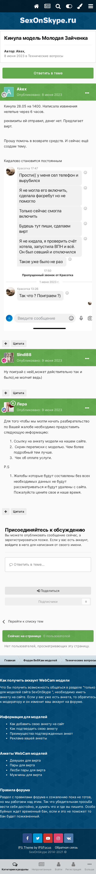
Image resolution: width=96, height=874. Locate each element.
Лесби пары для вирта (27, 770)
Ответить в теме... (29, 564)
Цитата (18, 343)
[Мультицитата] (6, 343)
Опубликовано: (39, 95)
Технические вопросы (45, 56)
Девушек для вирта (25, 760)
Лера (22, 403)
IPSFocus (44, 847)
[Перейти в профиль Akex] (9, 92)
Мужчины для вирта (26, 775)
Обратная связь (66, 847)
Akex (20, 51)
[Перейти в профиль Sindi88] (9, 358)
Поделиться (49, 591)
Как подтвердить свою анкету (34, 728)
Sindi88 (24, 354)
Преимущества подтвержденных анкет (41, 733)
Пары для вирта (22, 765)
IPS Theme (25, 847)
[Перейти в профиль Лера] (9, 407)
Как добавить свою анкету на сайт (37, 724)
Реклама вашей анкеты (28, 738)
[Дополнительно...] (87, 93)
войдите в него (17, 545)
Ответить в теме (48, 73)
